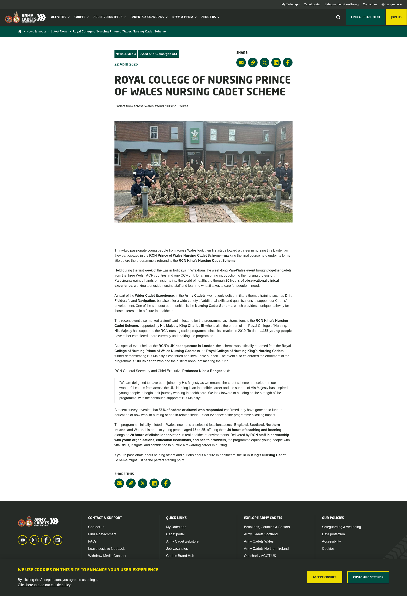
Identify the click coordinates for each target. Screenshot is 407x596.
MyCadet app (291, 4)
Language (392, 4)
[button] (68, 17)
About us (208, 17)
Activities (58, 17)
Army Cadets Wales (259, 541)
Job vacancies (177, 548)
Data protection (333, 534)
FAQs (92, 541)
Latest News (59, 31)
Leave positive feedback (106, 548)
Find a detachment (102, 534)
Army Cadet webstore (182, 541)
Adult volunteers (107, 17)
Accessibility (331, 541)
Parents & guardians (147, 17)
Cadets (79, 17)
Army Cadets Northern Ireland (266, 548)
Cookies (328, 548)
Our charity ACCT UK (260, 556)
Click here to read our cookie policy (44, 585)
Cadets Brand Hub (180, 556)
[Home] (19, 31)
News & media (182, 17)
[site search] (338, 17)
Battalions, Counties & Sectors (267, 527)
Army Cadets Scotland (261, 534)
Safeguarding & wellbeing (342, 4)
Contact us (370, 4)
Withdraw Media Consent (107, 556)
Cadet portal (312, 4)
